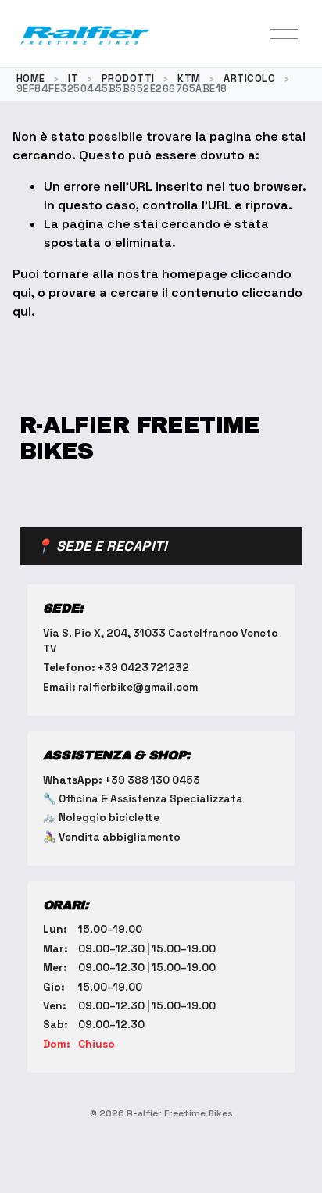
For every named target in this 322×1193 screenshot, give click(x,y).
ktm (189, 78)
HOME (30, 78)
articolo (249, 78)
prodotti (128, 78)
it (73, 78)
